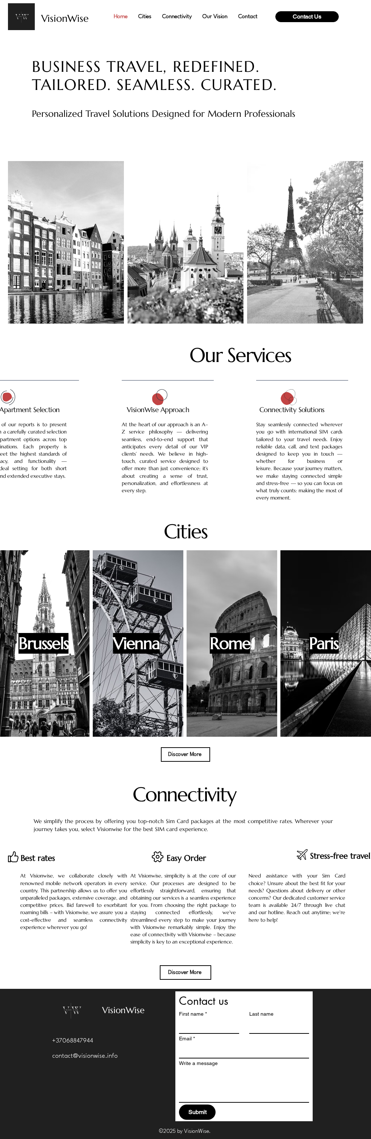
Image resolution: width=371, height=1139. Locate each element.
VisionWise (65, 18)
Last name (261, 1014)
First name (193, 1014)
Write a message (198, 1063)
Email (187, 1038)
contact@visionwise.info (85, 1056)
